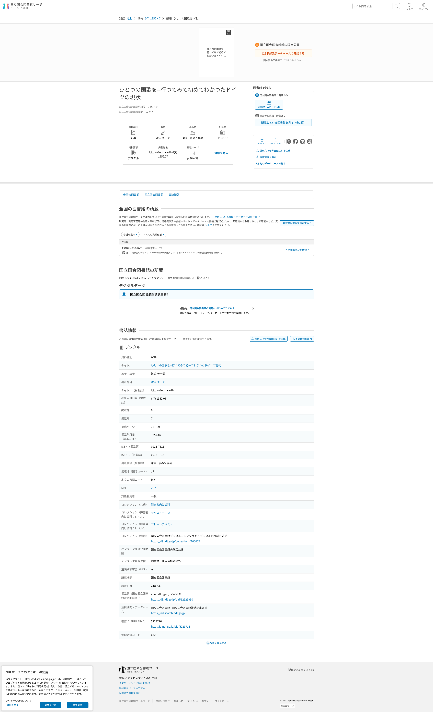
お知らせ (178, 701)
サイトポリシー (223, 701)
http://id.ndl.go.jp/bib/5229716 (170, 626)
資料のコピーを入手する (132, 688)
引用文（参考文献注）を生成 (275, 150)
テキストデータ (160, 513)
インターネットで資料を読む (134, 682)
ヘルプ (409, 9)
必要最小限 (50, 705)
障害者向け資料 (160, 504)
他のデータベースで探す (273, 163)
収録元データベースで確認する (285, 53)
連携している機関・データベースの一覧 (236, 216)
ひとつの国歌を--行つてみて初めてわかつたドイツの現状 (186, 365)
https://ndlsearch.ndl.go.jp (168, 613)
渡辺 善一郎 (158, 382)
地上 (129, 18)
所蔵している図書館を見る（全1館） (283, 122)
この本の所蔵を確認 (296, 250)
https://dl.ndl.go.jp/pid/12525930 (172, 599)
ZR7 (153, 488)
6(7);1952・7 (153, 18)
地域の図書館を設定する (296, 223)
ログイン (423, 9)
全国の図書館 (131, 195)
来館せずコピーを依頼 (269, 106)
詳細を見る (221, 153)
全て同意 (77, 705)
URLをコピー (275, 143)
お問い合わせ (162, 701)
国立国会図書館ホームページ (134, 701)
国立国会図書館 (153, 195)
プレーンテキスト (162, 524)
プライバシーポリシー (199, 701)
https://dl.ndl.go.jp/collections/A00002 (175, 541)
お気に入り (262, 143)
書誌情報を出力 (268, 156)
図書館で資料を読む (129, 693)
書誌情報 (174, 195)
